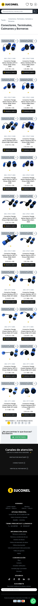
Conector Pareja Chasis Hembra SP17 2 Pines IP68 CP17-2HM (28, 406)
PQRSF (19, 553)
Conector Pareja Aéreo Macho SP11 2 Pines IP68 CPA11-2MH (28, 256)
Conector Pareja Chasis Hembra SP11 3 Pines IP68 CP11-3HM (28, 294)
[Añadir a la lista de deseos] (16, 41)
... (25, 423)
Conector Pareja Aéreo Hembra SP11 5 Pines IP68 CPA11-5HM (10, 140)
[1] (10, 47)
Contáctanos (20, 437)
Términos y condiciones (19, 534)
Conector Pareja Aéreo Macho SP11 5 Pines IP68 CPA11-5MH (10, 218)
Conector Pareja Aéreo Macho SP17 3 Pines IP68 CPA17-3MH (9, 256)
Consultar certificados (19, 565)
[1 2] (10, 239)
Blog (19, 560)
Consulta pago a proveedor (19, 568)
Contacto (19, 563)
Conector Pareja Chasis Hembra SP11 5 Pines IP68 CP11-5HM (9, 294)
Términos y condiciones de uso (19, 537)
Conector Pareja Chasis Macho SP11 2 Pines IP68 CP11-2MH (9, 405)
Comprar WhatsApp (29, 226)
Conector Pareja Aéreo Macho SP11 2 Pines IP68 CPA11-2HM (28, 102)
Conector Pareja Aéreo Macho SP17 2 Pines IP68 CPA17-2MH (9, 180)
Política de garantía (19, 550)
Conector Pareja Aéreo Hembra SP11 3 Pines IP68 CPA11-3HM (9, 63)
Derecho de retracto (19, 539)
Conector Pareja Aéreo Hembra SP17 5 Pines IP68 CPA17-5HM (28, 63)
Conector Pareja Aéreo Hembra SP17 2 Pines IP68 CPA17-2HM (28, 180)
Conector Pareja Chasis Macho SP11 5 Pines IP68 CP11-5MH (28, 331)
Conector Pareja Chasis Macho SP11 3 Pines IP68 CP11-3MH (9, 368)
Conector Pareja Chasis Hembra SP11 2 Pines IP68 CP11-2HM (28, 368)
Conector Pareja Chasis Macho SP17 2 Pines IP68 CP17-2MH (9, 331)
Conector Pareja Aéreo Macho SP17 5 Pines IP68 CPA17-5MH (10, 102)
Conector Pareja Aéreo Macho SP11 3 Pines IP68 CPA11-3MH (28, 219)
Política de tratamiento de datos (19, 542)
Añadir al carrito (11, 72)
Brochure (19, 571)
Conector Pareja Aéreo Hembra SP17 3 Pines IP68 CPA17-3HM (28, 141)
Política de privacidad (19, 545)
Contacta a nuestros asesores (18, 452)
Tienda (3, 20)
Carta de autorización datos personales (19, 548)
